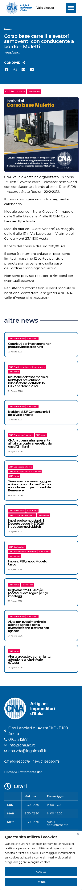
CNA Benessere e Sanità (20, 467)
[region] (41, 860)
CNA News (34, 91)
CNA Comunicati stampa (21, 435)
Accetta (41, 871)
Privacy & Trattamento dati (23, 772)
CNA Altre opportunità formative (25, 471)
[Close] (78, 834)
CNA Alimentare (17, 338)
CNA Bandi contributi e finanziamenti (27, 367)
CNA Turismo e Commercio (22, 515)
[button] (71, 8)
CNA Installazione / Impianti (23, 551)
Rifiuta (41, 882)
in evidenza (43, 515)
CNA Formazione (15, 91)
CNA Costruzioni (17, 547)
